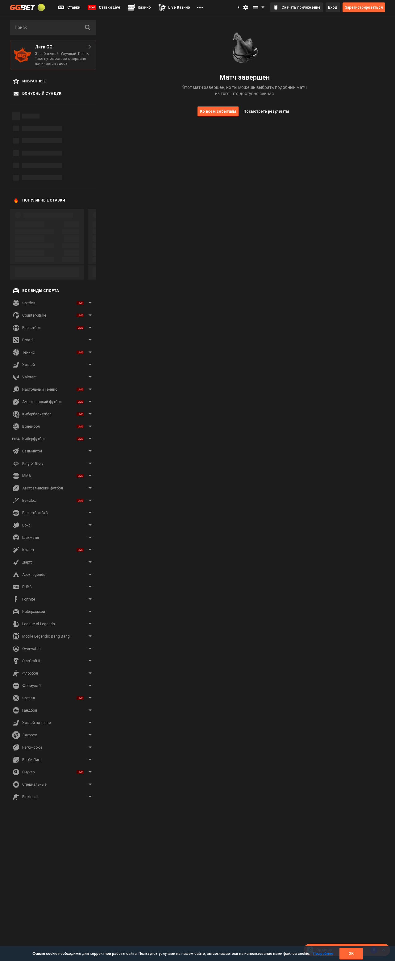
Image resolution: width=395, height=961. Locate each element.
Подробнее (323, 953)
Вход (333, 7)
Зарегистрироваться (364, 7)
